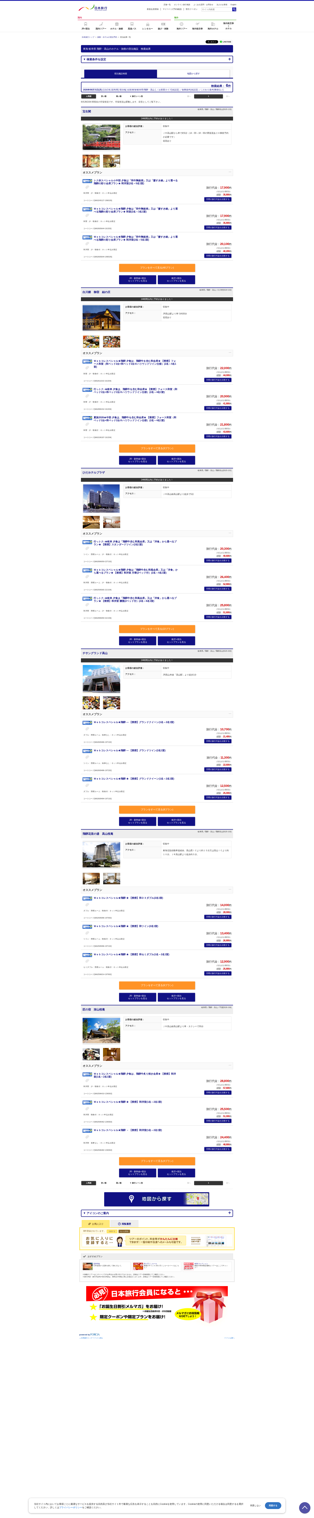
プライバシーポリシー (70, 1507)
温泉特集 (96, 1264)
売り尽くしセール (150, 1264)
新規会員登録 (153, 9)
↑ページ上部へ (229, 1338)
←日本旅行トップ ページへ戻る (91, 1338)
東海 (134, 90)
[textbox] (217, 9)
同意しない (255, 1505)
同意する (273, 1505)
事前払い (218, 90)
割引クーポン (192, 9)
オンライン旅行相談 (182, 5)
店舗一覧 (167, 5)
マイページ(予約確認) (172, 9)
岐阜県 (140, 90)
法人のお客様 (222, 5)
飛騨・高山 (149, 90)
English (233, 5)
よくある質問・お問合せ (203, 5)
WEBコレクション (201, 1264)
